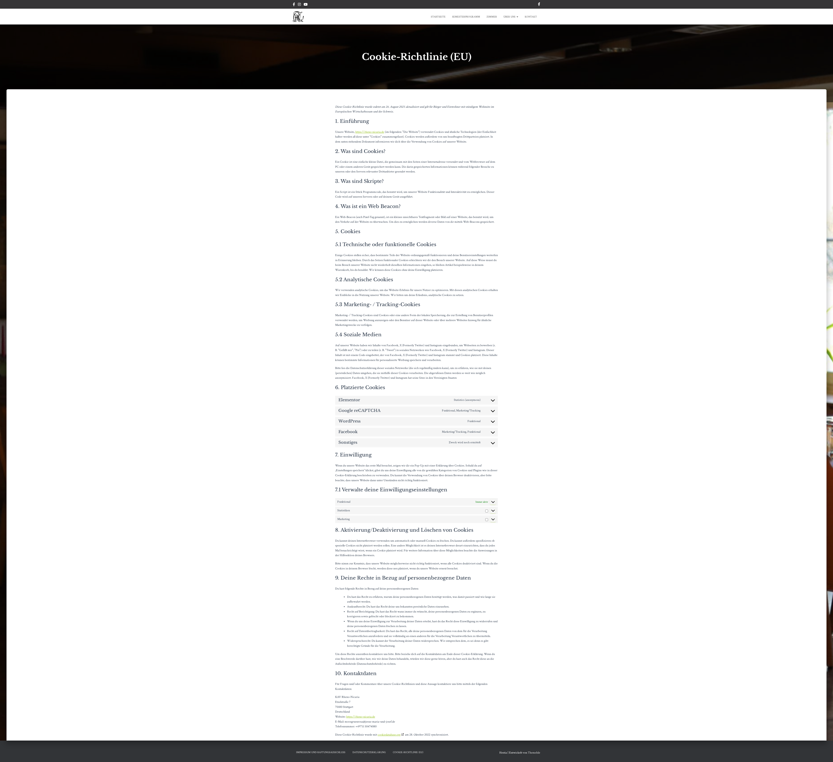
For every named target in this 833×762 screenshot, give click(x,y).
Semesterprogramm (466, 16)
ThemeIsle (534, 753)
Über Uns (509, 16)
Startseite (438, 16)
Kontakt (531, 16)
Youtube (306, 5)
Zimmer (492, 16)
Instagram (299, 5)
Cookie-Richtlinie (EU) (408, 752)
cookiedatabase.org (389, 735)
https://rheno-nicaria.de (369, 132)
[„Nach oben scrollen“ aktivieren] (824, 753)
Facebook (294, 5)
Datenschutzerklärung (369, 752)
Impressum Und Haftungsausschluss (320, 752)
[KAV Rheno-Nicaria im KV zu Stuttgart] (298, 16)
